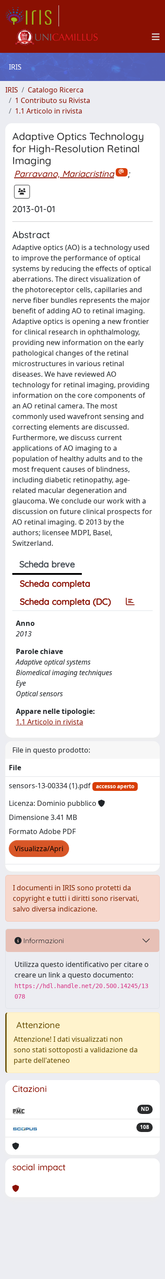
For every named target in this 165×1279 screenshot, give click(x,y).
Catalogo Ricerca (56, 90)
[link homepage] (32, 15)
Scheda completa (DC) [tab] (65, 601)
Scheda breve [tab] (47, 564)
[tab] (130, 601)
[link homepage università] (55, 37)
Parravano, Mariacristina (64, 173)
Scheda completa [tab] (55, 583)
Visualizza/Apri (39, 848)
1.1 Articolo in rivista (48, 111)
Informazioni (43, 940)
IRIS (11, 90)
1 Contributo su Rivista (52, 100)
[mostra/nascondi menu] (156, 37)
